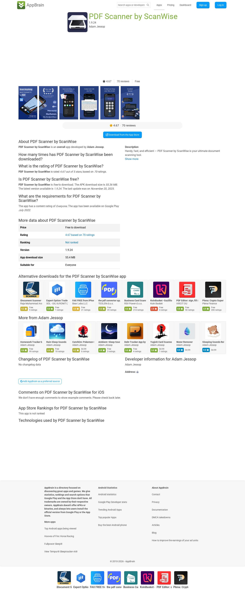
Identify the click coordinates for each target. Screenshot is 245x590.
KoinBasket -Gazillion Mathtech (161, 300)
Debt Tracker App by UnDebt (135, 342)
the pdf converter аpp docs (109, 300)
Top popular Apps (107, 517)
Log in (221, 5)
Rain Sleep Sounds (56, 342)
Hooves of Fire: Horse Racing (59, 536)
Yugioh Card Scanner (161, 342)
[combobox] (131, 4)
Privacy (156, 502)
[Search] (147, 5)
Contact (156, 494)
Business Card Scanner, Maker (135, 300)
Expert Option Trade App (57, 300)
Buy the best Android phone (112, 525)
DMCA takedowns (161, 517)
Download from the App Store (123, 134)
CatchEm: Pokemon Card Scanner (83, 342)
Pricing (170, 5)
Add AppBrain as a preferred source (41, 381)
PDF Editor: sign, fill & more (187, 300)
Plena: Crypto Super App (213, 300)
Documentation (160, 509)
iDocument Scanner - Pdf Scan (31, 300)
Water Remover (184, 342)
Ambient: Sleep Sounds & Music (109, 342)
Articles (156, 525)
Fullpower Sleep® (53, 544)
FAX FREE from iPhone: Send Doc (83, 300)
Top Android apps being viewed (60, 528)
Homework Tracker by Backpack (31, 342)
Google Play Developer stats (112, 502)
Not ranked (71, 242)
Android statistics (107, 494)
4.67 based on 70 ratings (79, 235)
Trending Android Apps (110, 509)
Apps (159, 5)
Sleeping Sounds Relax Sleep (213, 342)
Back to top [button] (236, 559)
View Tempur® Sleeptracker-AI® (61, 551)
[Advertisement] (118, 56)
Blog (154, 532)
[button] (175, 372)
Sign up (203, 5)
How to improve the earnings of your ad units (175, 540)
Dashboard (185, 5)
